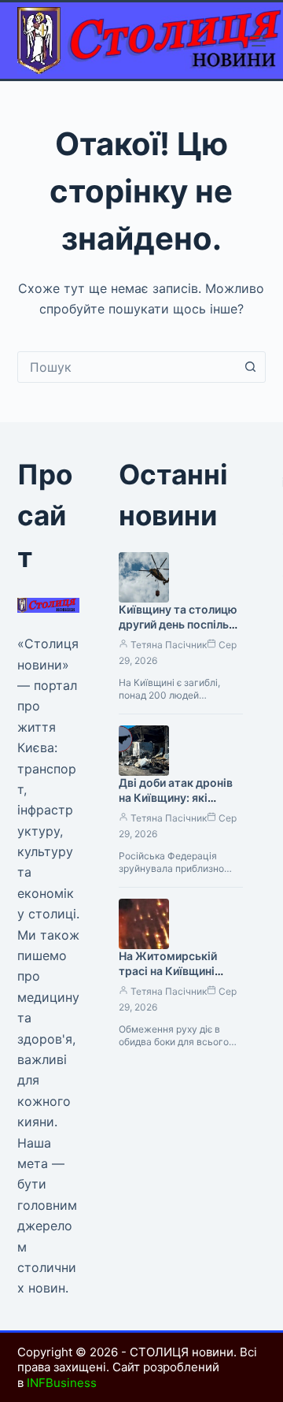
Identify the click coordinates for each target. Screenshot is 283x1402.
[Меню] (259, 41)
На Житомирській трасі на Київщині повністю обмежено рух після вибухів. (174, 978)
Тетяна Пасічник (168, 645)
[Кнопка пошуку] (250, 367)
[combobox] (127, 367)
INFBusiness (62, 1382)
